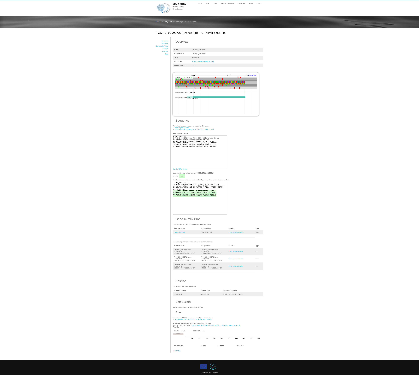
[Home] (163, 13)
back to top (176, 351)
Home (200, 3)
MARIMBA (179, 4)
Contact (258, 3)
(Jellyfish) (203, 61)
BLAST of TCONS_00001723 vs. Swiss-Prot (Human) (193, 319)
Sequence (164, 43)
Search (208, 3)
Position (165, 49)
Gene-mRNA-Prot (162, 46)
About (251, 3)
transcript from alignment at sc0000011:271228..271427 (194, 129)
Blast (166, 54)
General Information (227, 3)
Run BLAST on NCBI (180, 169)
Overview (165, 41)
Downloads (241, 3)
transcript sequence (182, 128)
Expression (164, 51)
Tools (215, 3)
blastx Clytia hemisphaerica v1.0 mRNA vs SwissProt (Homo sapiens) (216, 325)
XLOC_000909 (179, 232)
